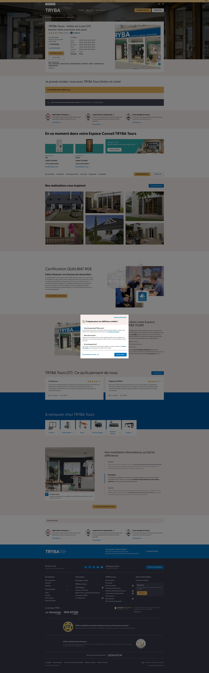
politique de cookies (113, 332)
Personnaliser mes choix (89, 354)
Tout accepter (120, 354)
